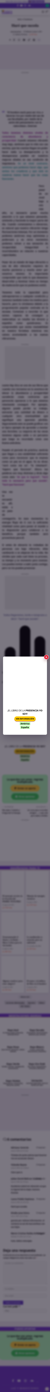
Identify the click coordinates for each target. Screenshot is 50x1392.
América (25, 723)
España (25, 727)
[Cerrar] (46, 657)
